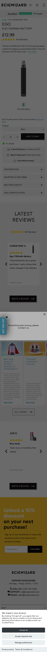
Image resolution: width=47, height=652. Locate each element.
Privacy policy (8, 649)
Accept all (24, 630)
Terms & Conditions (24, 649)
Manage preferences (23, 642)
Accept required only (23, 636)
